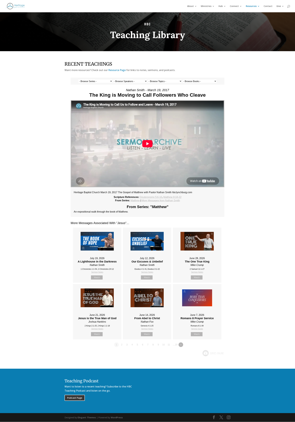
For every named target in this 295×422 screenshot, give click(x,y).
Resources (251, 6)
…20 (175, 344)
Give (278, 6)
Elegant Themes (87, 417)
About (190, 6)
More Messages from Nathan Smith (161, 200)
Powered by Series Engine (213, 353)
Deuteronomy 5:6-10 (151, 197)
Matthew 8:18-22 (172, 197)
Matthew (135, 200)
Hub (220, 6)
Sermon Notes (97, 272)
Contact (268, 6)
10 (163, 344)
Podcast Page (74, 397)
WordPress (117, 417)
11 (169, 344)
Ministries (206, 6)
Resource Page (117, 70)
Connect (234, 6)
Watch (97, 277)
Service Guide (197, 329)
